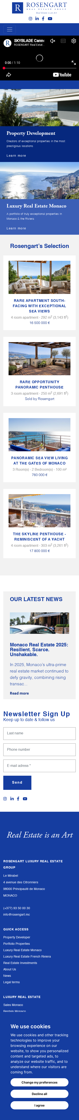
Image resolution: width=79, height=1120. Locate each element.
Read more (19, 693)
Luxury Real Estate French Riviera (27, 956)
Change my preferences (39, 1082)
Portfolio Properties (16, 943)
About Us (9, 969)
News (7, 975)
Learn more (16, 155)
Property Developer (16, 937)
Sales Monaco (13, 1005)
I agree (39, 1105)
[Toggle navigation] (10, 29)
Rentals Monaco (14, 1011)
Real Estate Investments (20, 963)
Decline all (39, 1094)
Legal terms (11, 982)
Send (17, 783)
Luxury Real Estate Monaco (22, 950)
